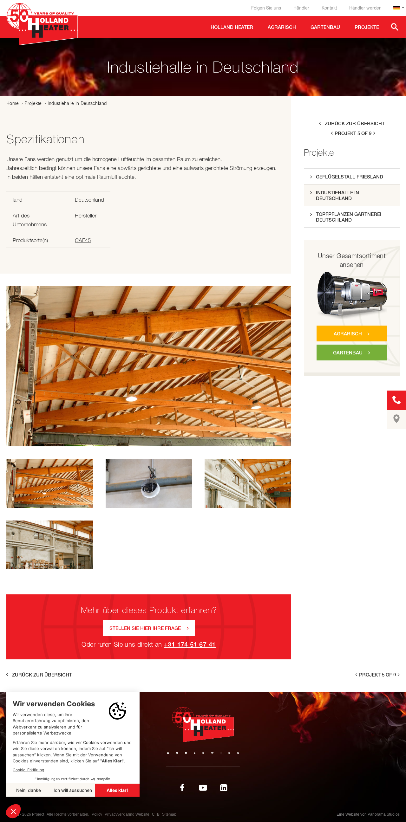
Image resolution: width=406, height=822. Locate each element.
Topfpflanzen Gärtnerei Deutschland (348, 217)
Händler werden (365, 7)
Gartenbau (348, 352)
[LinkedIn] (224, 788)
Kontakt (329, 7)
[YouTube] (203, 788)
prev (331, 133)
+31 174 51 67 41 (190, 644)
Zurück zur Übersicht (355, 123)
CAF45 (83, 240)
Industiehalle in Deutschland (337, 195)
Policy (97, 814)
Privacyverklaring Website (127, 814)
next (374, 133)
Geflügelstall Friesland (349, 176)
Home (12, 103)
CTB (156, 814)
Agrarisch (348, 333)
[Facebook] (182, 788)
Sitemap (169, 814)
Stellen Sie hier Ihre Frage (145, 628)
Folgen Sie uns (266, 7)
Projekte (33, 103)
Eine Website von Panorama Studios (368, 814)
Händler (301, 7)
